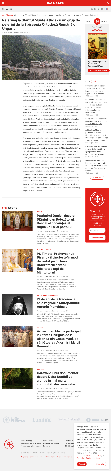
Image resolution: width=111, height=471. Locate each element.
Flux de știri (7, 9)
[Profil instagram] (95, 9)
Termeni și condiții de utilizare (39, 457)
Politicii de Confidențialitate (88, 458)
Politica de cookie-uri (58, 457)
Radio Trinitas (26, 441)
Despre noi (24, 457)
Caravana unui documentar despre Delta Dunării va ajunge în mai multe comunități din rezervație (57, 378)
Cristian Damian (50, 350)
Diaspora (9, 15)
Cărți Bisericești (71, 446)
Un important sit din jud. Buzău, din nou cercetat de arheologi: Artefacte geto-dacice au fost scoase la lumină (96, 165)
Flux (90, 81)
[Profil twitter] (92, 9)
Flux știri (97, 177)
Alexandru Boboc (50, 231)
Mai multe (100, 464)
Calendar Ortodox (98, 70)
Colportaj (47, 446)
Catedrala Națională (73, 443)
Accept (82, 464)
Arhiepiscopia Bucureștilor (31, 446)
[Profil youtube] (102, 9)
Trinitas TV (69, 441)
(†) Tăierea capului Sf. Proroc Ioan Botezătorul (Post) (97, 64)
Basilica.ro (55, 3)
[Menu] (3, 3)
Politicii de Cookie (93, 455)
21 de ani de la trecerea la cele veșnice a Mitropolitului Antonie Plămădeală (58, 303)
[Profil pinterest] (98, 9)
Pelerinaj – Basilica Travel (31, 443)
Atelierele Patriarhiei (51, 443)
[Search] (108, 3)
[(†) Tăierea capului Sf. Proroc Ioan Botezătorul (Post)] (97, 46)
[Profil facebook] (88, 9)
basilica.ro (13, 32)
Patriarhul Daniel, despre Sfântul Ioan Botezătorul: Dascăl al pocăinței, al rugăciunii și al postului (56, 221)
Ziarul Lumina (48, 441)
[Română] (107, 9)
